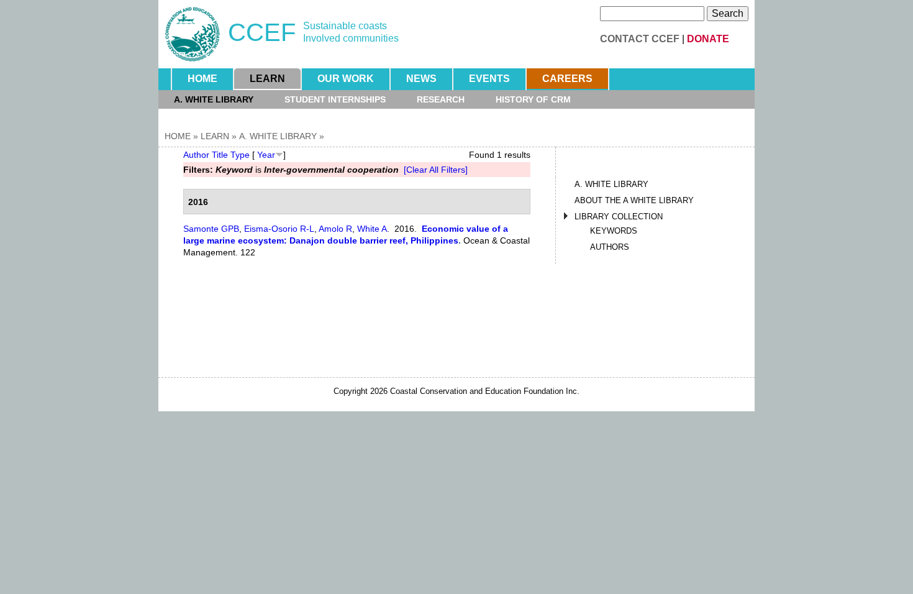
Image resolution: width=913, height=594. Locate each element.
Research (441, 99)
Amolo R (335, 229)
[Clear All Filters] (436, 170)
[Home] (192, 34)
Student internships (335, 99)
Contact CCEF (639, 39)
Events (489, 78)
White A (372, 229)
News (421, 78)
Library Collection (619, 216)
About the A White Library (634, 200)
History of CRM (533, 99)
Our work (345, 78)
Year (266, 155)
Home (202, 78)
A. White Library (213, 99)
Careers (567, 78)
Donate (708, 39)
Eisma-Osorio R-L (279, 229)
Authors (609, 247)
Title (220, 155)
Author (196, 155)
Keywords (613, 230)
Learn (267, 78)
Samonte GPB (211, 229)
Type (240, 155)
